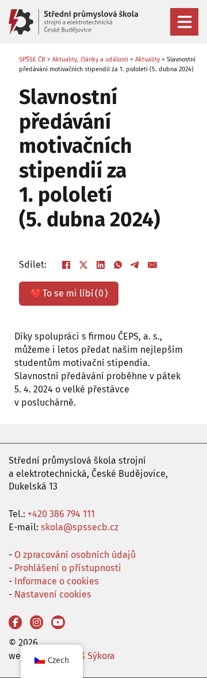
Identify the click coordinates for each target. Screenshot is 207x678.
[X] (83, 264)
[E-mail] (152, 264)
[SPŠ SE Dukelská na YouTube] (57, 622)
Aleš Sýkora (91, 655)
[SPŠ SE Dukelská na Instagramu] (36, 622)
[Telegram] (135, 264)
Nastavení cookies (52, 594)
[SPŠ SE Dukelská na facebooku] (15, 622)
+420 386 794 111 (61, 514)
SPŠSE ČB (32, 59)
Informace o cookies (56, 581)
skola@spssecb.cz (79, 527)
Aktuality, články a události (90, 59)
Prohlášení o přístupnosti (67, 568)
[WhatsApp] (117, 264)
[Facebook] (66, 264)
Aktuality (147, 59)
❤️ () (69, 293)
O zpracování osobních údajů (75, 554)
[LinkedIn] (100, 264)
